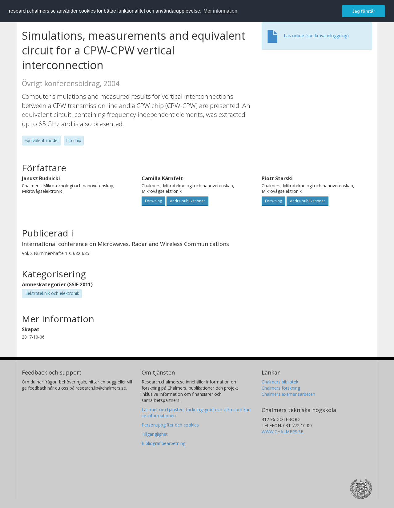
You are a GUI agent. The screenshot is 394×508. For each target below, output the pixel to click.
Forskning (153, 201)
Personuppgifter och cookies (170, 425)
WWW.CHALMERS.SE (282, 432)
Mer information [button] (220, 11)
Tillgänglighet (155, 434)
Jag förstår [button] (363, 11)
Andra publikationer (187, 201)
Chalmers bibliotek (280, 382)
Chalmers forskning (281, 388)
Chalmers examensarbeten (288, 394)
